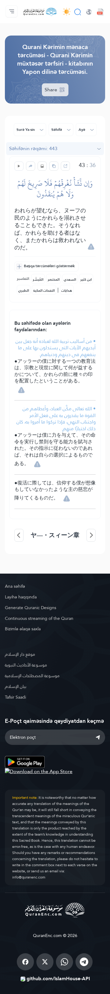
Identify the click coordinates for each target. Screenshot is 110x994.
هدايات (66, 290)
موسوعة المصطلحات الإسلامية (32, 676)
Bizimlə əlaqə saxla (23, 629)
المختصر (54, 279)
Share (51, 89)
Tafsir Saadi (15, 697)
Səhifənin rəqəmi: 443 (33, 148)
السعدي (70, 279)
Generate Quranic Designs (30, 608)
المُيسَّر (38, 279)
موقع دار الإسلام (20, 654)
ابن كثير (86, 279)
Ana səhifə (15, 586)
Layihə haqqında (21, 597)
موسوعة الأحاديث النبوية (26, 665)
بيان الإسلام (15, 686)
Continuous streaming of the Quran (39, 618)
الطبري (23, 290)
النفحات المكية (44, 290)
